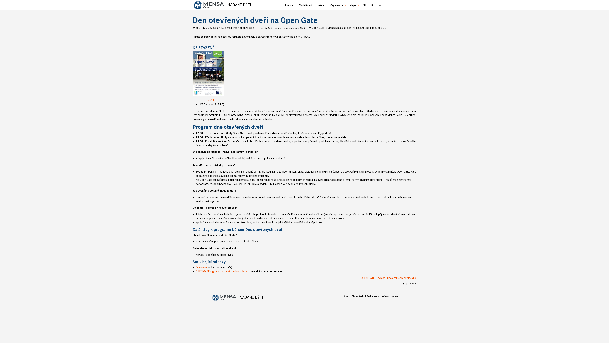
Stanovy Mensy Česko (354, 296)
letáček (210, 100)
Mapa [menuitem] (353, 5)
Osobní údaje (372, 296)
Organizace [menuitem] (336, 5)
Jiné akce (201, 267)
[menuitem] (372, 5)
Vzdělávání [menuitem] (305, 5)
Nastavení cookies (389, 296)
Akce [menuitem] (321, 5)
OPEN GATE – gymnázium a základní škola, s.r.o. (388, 277)
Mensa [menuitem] (289, 5)
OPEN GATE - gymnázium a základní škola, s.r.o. (223, 271)
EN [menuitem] (364, 5)
